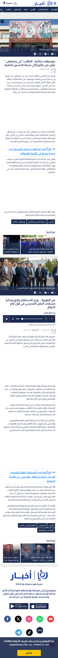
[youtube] (50, 619)
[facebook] (7, 619)
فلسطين (17, 9)
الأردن (33, 9)
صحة (26, 9)
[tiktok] (29, 632)
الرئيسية (54, 9)
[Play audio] (6, 318)
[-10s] (45, 318)
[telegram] (18, 632)
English (9, 3)
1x (13, 319)
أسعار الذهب (43, 9)
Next (2, 274)
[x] (18, 619)
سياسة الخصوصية (16, 644)
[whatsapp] (39, 619)
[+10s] (52, 318)
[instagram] (29, 619)
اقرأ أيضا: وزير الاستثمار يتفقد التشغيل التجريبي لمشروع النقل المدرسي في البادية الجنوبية (32, 477)
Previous (55, 274)
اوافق (29, 653)
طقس (8, 9)
